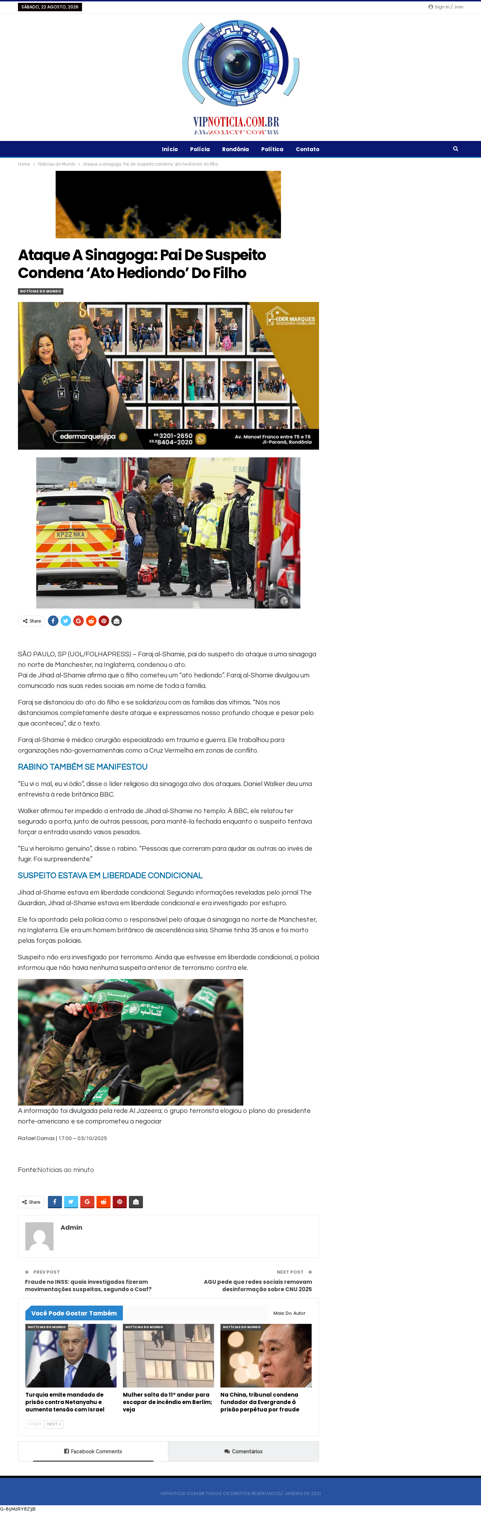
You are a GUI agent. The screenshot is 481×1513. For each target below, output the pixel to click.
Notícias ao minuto (65, 1169)
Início (170, 149)
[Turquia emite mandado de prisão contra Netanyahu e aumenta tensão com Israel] (71, 1356)
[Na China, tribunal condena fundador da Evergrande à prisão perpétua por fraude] (266, 1356)
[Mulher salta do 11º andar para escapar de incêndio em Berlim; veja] (168, 1356)
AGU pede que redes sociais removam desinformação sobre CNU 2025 (258, 1285)
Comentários (247, 1451)
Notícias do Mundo (40, 291)
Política (272, 149)
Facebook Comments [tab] (96, 1451)
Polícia (200, 149)
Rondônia (235, 149)
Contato (307, 149)
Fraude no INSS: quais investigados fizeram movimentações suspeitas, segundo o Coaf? (88, 1285)
